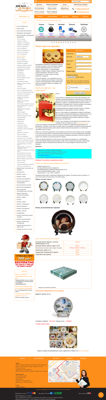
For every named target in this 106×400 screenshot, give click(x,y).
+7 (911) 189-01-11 (64, 6)
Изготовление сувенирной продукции (25, 36)
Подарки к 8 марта (22, 41)
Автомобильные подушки (23, 67)
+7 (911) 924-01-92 (52, 6)
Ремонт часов (21, 174)
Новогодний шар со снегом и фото (24, 144)
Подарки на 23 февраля (23, 44)
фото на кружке (84, 351)
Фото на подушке (21, 59)
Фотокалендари (21, 75)
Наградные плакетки (22, 127)
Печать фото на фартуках (23, 94)
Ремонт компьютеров (24, 219)
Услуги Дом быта (22, 26)
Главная (40, 16)
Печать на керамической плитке (25, 92)
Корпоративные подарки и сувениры (24, 109)
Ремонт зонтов (21, 211)
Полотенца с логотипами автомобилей (23, 69)
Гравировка (20, 213)
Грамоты (19, 130)
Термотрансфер (21, 117)
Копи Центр (20, 28)
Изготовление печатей (24, 31)
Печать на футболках (22, 46)
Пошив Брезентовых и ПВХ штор (24, 226)
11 (75, 42)
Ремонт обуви (21, 197)
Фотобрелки (20, 72)
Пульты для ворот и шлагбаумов (23, 181)
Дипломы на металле (22, 132)
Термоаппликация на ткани (24, 115)
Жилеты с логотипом (22, 113)
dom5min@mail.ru (83, 12)
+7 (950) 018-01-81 (65, 9)
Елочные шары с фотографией (25, 141)
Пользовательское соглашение (62, 389)
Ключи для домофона (24, 187)
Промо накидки (21, 112)
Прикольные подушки (22, 61)
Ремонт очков (21, 176)
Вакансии (75, 16)
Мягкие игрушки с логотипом (24, 156)
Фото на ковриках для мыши (24, 90)
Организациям (52, 16)
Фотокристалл (20, 74)
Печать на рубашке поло (23, 50)
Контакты (85, 16)
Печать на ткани (21, 160)
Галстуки (19, 86)
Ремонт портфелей (23, 208)
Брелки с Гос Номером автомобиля (23, 101)
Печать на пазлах (21, 88)
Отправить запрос (79, 93)
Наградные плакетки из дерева (25, 128)
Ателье (19, 199)
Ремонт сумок (21, 202)
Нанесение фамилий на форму (25, 164)
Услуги (24, 22)
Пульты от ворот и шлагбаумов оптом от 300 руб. (23, 276)
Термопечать (20, 121)
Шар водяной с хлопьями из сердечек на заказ (24, 147)
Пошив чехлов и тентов (24, 229)
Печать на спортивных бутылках (25, 140)
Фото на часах (21, 57)
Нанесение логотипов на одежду (25, 169)
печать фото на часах (83, 123)
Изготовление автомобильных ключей (24, 190)
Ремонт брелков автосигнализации (23, 194)
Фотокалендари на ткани (23, 77)
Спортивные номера (22, 81)
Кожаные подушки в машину (24, 65)
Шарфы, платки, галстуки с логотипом (24, 84)
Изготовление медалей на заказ (25, 103)
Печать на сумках (21, 134)
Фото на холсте (21, 162)
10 (73, 42)
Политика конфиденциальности (44, 389)
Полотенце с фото (22, 125)
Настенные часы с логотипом (24, 138)
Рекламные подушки (22, 63)
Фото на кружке (21, 39)
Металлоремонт (22, 206)
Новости (24, 271)
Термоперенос (21, 119)
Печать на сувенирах (22, 136)
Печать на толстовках (22, 52)
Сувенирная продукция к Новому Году (25, 150)
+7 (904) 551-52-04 (39, 9)
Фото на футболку (21, 48)
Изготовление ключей (24, 185)
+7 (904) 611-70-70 (52, 9)
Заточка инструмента (24, 179)
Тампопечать (20, 123)
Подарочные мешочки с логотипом (23, 98)
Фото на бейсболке (22, 54)
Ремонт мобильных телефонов (23, 222)
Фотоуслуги (20, 172)
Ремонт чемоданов (23, 204)
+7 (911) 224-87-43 (39, 6)
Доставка (65, 16)
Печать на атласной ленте (24, 166)
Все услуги (23, 16)
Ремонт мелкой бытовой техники (25, 216)
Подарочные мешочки (22, 95)
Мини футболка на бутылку (24, 153)
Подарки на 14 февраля (23, 42)
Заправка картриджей (24, 33)
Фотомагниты (20, 79)
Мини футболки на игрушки (24, 155)
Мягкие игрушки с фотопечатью (25, 158)
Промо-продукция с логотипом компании (25, 106)
